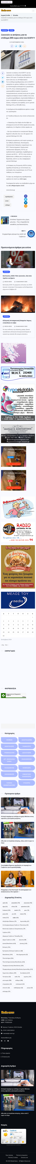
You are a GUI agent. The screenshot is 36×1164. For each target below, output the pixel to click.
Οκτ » (6, 645)
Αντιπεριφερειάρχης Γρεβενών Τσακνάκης (15, 925)
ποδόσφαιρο (18, 987)
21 (27, 628)
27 (23, 632)
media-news (8, 281)
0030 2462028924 (8, 1030)
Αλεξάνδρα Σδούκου (9, 921)
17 (8, 628)
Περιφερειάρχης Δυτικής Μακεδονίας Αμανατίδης (18, 969)
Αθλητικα (27, 740)
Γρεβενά (6, 932)
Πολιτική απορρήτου (21, 1155)
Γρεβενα (9, 752)
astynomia (28, 903)
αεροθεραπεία (9, 196)
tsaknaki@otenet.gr (8, 1033)
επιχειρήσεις (7, 984)
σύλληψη (6, 991)
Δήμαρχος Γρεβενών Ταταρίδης (12, 936)
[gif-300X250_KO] (13, 353)
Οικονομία (9, 774)
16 (3, 628)
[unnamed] (18, 433)
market (17, 910)
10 (8, 625)
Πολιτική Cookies (13, 1157)
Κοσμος (27, 767)
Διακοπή (22, 939)
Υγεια (26, 783)
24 (8, 632)
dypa (5, 906)
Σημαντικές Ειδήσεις (26, 775)
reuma (23, 914)
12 (18, 625)
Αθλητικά (9, 746)
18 (13, 628)
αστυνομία (7, 980)
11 (13, 625)
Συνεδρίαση (25, 973)
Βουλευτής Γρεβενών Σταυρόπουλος (14, 928)
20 (23, 628)
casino (9, 740)
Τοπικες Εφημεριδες (9, 784)
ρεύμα (30, 987)
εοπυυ (6, 200)
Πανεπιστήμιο (8, 958)
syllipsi (16, 917)
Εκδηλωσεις (27, 759)
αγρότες (27, 976)
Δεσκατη (26, 752)
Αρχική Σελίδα (5, 15)
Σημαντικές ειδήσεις (9, 973)
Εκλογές (6, 947)
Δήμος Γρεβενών (9, 939)
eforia (14, 906)
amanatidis (15, 903)
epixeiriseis (25, 906)
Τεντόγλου (7, 976)
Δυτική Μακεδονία (9, 943)
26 (18, 632)
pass (26, 910)
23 (3, 632)
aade (5, 903)
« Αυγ (2, 645)
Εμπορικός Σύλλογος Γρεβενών (13, 951)
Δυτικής (23, 943)
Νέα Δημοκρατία (22, 954)
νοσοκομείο (20, 984)
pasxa (5, 914)
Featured (6, 910)
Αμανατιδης (24, 921)
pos (14, 914)
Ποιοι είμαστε (6, 1053)
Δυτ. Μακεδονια (9, 760)
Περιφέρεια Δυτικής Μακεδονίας (13, 965)
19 (18, 628)
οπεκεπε (6, 987)
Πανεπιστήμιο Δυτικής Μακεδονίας (14, 962)
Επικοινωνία (6, 1057)
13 (23, 625)
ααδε (17, 976)
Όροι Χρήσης (9, 1155)
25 (13, 632)
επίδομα (7, 205)
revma (6, 917)
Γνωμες (26, 746)
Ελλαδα (15, 15)
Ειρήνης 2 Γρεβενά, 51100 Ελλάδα (12, 1027)
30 (3, 636)
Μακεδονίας (7, 954)
